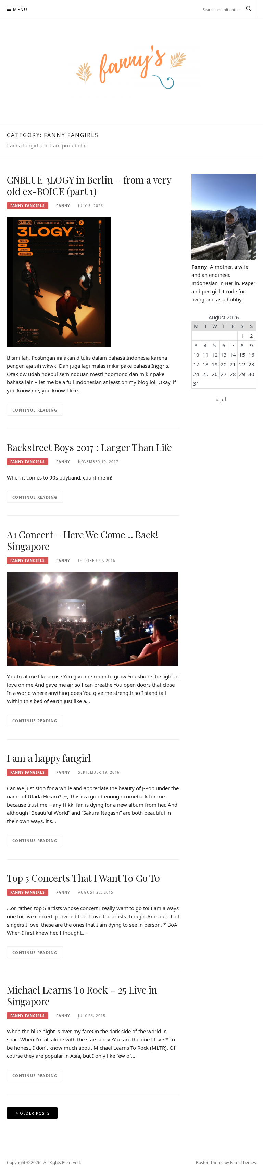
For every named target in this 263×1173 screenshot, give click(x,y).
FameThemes (243, 1162)
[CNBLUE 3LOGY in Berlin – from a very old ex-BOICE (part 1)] (59, 281)
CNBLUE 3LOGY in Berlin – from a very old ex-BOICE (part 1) (89, 185)
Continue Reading (35, 410)
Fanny (63, 205)
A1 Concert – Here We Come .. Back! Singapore (82, 540)
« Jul (221, 399)
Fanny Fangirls (27, 205)
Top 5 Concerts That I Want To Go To (83, 878)
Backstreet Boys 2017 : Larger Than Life (89, 447)
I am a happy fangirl (49, 758)
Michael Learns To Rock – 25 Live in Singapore (82, 995)
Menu (20, 9)
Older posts (35, 1113)
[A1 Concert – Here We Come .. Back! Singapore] (92, 618)
